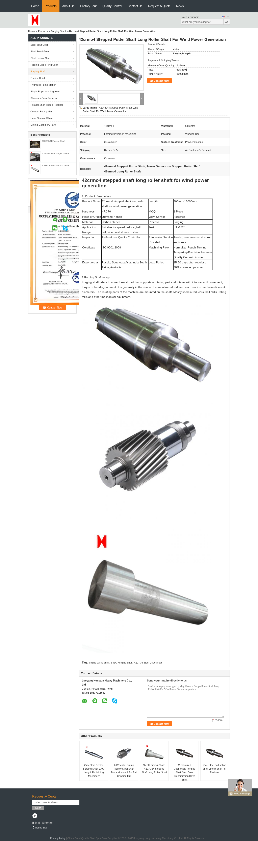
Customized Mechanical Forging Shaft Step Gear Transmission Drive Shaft (184, 772)
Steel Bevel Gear (39, 51)
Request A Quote (159, 6)
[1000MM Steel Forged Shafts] (35, 156)
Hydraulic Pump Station (43, 84)
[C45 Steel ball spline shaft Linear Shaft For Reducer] (215, 753)
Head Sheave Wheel (41, 118)
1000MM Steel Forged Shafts (55, 153)
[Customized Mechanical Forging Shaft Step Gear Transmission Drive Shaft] (184, 753)
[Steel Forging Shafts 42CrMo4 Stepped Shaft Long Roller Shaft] (154, 753)
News (180, 6)
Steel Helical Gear (40, 58)
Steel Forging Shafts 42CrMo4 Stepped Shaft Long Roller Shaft (154, 769)
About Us (68, 6)
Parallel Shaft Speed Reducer (46, 105)
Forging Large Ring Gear (44, 64)
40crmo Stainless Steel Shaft (55, 166)
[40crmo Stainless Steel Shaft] (35, 168)
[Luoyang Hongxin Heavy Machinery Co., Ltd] (34, 20)
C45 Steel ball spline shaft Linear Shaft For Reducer (214, 769)
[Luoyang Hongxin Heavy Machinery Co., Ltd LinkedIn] (34, 816)
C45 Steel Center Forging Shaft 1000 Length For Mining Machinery (93, 771)
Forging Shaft (58, 31)
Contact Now (161, 80)
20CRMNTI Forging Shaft (53, 141)
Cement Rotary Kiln (41, 111)
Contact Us (135, 6)
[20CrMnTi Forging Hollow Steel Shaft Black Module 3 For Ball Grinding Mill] (124, 753)
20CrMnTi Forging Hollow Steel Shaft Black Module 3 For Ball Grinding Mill (124, 771)
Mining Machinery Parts (43, 125)
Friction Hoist (37, 78)
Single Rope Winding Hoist (45, 91)
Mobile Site (41, 827)
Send (38, 807)
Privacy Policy (58, 838)
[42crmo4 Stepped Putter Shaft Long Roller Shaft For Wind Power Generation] (111, 67)
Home (35, 6)
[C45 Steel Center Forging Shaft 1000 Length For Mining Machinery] (94, 753)
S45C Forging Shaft (121, 662)
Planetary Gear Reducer (43, 98)
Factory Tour (88, 6)
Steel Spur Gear (39, 44)
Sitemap (47, 822)
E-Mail (36, 822)
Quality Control (112, 6)
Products (51, 6)
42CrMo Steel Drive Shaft (148, 662)
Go (226, 21)
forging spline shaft (98, 662)
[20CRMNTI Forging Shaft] (35, 144)
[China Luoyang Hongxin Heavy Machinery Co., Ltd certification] (72, 242)
